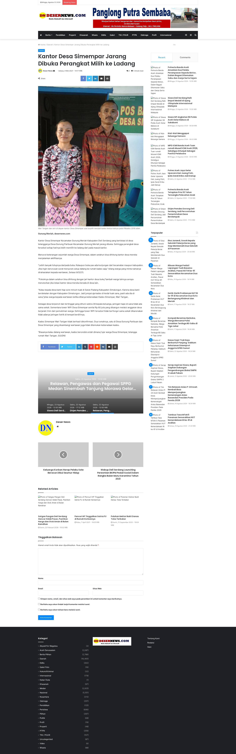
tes (174, 45)
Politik (42, 718)
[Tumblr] (85, 347)
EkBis (103, 35)
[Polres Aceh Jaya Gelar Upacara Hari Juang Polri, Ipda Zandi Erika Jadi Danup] (158, 177)
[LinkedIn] (95, 78)
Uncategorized (46, 739)
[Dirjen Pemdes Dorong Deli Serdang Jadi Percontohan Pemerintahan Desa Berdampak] (158, 216)
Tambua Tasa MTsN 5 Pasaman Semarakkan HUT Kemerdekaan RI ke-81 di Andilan (181, 418)
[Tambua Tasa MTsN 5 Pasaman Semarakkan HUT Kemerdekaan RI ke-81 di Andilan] (158, 422)
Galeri (112, 35)
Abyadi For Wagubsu (49, 646)
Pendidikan (60, 35)
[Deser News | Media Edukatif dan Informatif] (63, 15)
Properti (72, 35)
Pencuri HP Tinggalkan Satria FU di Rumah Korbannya (90, 517)
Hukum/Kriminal (47, 671)
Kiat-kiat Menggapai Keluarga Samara (178, 134)
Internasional (165, 35)
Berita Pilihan (45, 654)
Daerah (50, 44)
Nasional (43, 693)
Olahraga (144, 35)
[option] (90, 386)
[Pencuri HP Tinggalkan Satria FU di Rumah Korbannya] (91, 505)
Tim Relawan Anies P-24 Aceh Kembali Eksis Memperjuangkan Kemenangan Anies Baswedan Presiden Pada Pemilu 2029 (182, 394)
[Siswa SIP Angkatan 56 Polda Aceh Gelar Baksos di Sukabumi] (158, 123)
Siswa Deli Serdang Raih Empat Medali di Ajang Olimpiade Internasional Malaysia (91, 386)
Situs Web (97, 588)
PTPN (134, 35)
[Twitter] (89, 78)
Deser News (48, 71)
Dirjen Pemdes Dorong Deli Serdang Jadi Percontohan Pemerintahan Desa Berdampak (181, 212)
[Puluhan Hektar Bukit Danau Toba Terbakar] (127, 505)
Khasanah (84, 35)
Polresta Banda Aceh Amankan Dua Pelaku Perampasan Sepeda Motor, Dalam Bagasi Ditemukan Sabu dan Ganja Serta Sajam (182, 72)
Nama (40, 578)
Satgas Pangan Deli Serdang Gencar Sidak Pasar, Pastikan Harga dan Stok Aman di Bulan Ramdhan (53, 520)
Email (40, 588)
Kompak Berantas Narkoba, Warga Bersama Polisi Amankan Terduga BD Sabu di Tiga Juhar (182, 322)
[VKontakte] (103, 347)
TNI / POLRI (123, 35)
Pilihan (42, 714)
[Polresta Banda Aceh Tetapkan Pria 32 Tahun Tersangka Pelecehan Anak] (158, 197)
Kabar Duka (45, 680)
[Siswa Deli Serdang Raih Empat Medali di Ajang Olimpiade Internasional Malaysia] (158, 105)
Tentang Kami (153, 638)
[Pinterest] (91, 347)
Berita (48, 35)
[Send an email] (54, 71)
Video (42, 743)
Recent (161, 57)
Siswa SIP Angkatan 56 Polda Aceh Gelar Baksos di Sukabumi (182, 120)
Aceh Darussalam (47, 650)
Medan (43, 688)
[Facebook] (83, 78)
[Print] (107, 78)
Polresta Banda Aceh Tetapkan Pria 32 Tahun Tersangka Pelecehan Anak (181, 192)
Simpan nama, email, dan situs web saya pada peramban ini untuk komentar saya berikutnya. (81, 599)
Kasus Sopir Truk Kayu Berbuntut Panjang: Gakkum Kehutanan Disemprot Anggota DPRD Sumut (182, 344)
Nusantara (44, 697)
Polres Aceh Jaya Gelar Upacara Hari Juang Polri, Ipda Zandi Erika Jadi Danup (182, 173)
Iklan (149, 647)
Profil (154, 35)
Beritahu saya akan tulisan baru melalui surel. (60, 610)
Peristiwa (44, 709)
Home (42, 44)
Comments (185, 57)
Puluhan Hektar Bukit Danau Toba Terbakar (125, 517)
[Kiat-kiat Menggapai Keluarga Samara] (158, 137)
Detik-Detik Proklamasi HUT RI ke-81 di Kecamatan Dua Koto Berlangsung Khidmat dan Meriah (183, 297)
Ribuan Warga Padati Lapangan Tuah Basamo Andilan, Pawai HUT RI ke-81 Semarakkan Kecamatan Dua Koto (182, 270)
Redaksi (150, 643)
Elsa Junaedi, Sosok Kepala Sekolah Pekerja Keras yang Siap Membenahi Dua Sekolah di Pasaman (183, 244)
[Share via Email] (101, 78)
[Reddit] (97, 347)
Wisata (95, 35)
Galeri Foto (44, 667)
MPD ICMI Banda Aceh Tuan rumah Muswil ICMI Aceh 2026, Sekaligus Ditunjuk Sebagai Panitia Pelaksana (183, 149)
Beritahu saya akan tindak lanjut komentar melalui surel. (65, 604)
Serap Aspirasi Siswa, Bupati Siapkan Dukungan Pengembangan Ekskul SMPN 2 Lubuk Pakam (182, 369)
